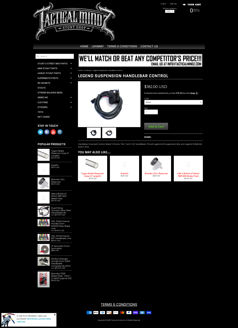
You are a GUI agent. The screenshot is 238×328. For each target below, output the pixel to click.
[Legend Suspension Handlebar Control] (94, 133)
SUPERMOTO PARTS (48, 78)
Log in (163, 4)
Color (146, 98)
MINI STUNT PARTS (47, 68)
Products (87, 70)
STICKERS (43, 107)
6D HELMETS (44, 83)
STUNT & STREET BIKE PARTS (52, 63)
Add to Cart (156, 126)
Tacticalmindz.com (118, 320)
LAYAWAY (98, 46)
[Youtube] (53, 132)
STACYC (42, 87)
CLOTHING (43, 102)
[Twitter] (40, 132)
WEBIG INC (43, 97)
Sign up (173, 4)
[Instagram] (60, 132)
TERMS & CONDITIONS (122, 46)
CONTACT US (149, 46)
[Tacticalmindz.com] (74, 37)
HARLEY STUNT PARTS (49, 73)
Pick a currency (170, 8)
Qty (146, 108)
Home (80, 70)
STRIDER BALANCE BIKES (50, 92)
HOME (84, 46)
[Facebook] (47, 132)
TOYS (40, 112)
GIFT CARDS (44, 116)
